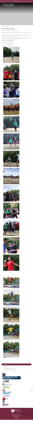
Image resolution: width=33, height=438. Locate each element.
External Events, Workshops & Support (9, 368)
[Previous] (1, 390)
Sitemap (16, 418)
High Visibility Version (16, 416)
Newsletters (5, 366)
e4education (19, 415)
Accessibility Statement (17, 417)
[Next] (32, 390)
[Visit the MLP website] (16, 411)
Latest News (6, 364)
